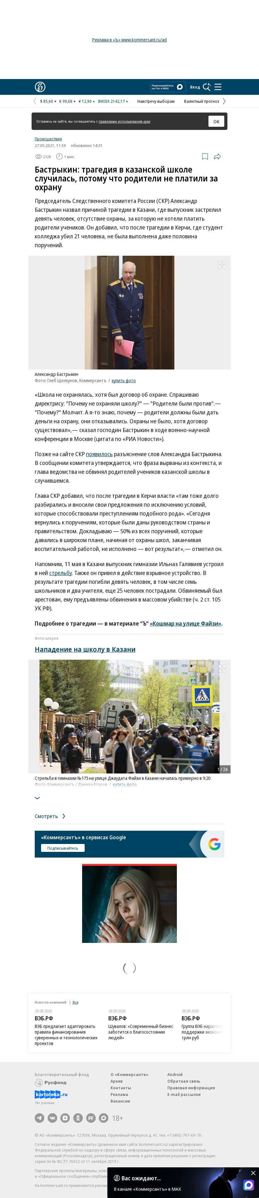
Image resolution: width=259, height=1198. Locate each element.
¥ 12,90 (85, 101)
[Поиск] (207, 87)
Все (75, 1002)
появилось (99, 454)
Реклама (119, 1094)
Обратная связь (183, 1081)
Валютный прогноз (201, 101)
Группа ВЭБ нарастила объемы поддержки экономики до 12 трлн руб (212, 1032)
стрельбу (60, 573)
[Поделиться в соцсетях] (217, 156)
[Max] (103, 1118)
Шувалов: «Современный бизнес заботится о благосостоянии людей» (140, 1032)
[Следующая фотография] (224, 716)
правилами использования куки (124, 121)
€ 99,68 (65, 101)
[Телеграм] (39, 1118)
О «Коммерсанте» (129, 1074)
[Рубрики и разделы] (218, 87)
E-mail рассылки (184, 1094)
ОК (217, 121)
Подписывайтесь (62, 848)
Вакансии (120, 1101)
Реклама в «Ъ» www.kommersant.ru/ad (129, 40)
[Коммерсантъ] (40, 87)
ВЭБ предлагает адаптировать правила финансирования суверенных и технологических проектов (66, 1034)
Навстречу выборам (156, 101)
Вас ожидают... (141, 1178)
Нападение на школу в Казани (85, 649)
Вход (195, 87)
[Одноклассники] (78, 1118)
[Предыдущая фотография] (34, 716)
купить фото (124, 380)
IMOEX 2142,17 (111, 101)
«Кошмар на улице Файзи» (185, 623)
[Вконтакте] (52, 1118)
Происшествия (48, 139)
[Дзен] (65, 1118)
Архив (117, 1081)
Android (175, 1074)
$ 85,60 (46, 101)
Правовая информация (191, 1088)
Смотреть (47, 816)
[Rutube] (91, 1118)
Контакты (121, 1088)
